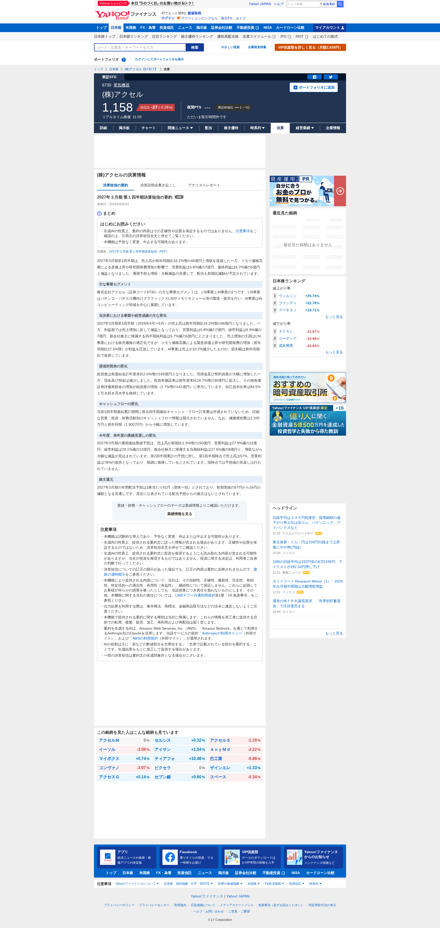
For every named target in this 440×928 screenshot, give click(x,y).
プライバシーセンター (154, 905)
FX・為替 (148, 27)
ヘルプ (279, 4)
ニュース (185, 27)
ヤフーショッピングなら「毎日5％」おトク (213, 18)
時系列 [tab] (314, 883)
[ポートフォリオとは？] (124, 59)
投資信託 (167, 27)
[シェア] (314, 76)
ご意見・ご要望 (239, 911)
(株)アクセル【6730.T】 (141, 69)
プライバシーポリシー (119, 905)
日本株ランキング (133, 36)
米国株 (131, 27)
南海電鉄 (329, 4)
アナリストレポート (204, 185)
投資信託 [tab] (295, 883)
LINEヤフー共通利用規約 (195, 595)
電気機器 (121, 85)
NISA (268, 27)
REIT (300, 36)
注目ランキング (164, 36)
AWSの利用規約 (145, 638)
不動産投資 (245, 27)
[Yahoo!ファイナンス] (126, 12)
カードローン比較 (290, 27)
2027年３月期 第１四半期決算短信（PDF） (139, 251)
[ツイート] (331, 76)
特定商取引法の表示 (322, 905)
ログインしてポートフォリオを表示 (159, 59)
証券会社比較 (221, 27)
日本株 (116, 27)
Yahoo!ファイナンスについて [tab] (135, 883)
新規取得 (194, 13)
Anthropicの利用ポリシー (222, 633)
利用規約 (180, 905)
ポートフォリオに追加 (317, 87)
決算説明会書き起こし (158, 185)
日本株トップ (104, 36)
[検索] (340, 4)
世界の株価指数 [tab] (228, 883)
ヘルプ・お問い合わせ (208, 911)
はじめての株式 (325, 36)
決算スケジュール (257, 36)
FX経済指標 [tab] (273, 883)
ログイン (168, 18)
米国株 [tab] (252, 883)
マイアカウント (327, 27)
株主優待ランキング (197, 36)
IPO (283, 36)
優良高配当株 (228, 36)
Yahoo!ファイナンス (207, 896)
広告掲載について (203, 905)
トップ (101, 27)
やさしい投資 (230, 47)
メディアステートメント (237, 905)
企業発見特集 (257, 47)
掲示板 (201, 27)
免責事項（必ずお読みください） (281, 905)
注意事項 (243, 231)
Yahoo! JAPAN (260, 4)
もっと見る (334, 317)
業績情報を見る (179, 514)
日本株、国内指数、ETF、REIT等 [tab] (187, 883)
